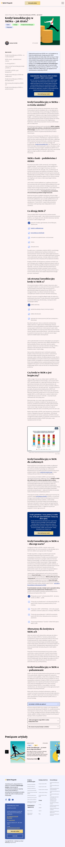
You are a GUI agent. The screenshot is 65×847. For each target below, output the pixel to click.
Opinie (40, 810)
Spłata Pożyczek (9, 15)
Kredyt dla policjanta (31, 795)
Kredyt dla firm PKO (43, 783)
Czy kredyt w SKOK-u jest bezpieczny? (12, 71)
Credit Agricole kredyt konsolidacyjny (54, 797)
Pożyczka (9, 27)
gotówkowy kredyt (41, 496)
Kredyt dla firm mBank (43, 789)
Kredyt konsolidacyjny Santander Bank (54, 789)
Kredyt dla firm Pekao (43, 792)
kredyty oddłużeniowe (37, 228)
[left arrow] (7, 752)
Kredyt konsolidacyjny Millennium (54, 812)
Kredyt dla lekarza (31, 786)
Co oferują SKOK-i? (10, 63)
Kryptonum (13, 842)
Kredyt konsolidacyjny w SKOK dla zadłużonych (14, 75)
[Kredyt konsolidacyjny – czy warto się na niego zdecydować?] (29, 752)
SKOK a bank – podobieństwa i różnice (13, 60)
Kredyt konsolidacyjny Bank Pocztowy (54, 806)
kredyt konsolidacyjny (42, 144)
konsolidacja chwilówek (37, 233)
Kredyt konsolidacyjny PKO (54, 783)
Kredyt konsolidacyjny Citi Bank (54, 809)
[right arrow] (58, 752)
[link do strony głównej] (6, 3)
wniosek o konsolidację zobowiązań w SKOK (43, 584)
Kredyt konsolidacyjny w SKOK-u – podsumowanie (14, 88)
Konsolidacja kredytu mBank (54, 803)
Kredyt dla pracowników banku (32, 793)
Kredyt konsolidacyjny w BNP (55, 792)
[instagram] (9, 800)
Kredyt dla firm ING (42, 786)
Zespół (40, 807)
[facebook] (6, 800)
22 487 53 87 (12, 820)
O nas (40, 804)
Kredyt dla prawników (31, 790)
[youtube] (13, 800)
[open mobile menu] (62, 3)
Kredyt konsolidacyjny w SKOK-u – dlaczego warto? (14, 79)
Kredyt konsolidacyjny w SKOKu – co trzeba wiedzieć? (14, 56)
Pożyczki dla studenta (31, 799)
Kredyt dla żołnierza (31, 788)
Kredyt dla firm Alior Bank (43, 796)
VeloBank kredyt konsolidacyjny (53, 800)
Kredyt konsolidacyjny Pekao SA (54, 814)
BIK (35, 745)
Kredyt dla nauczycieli (32, 797)
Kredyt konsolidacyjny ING (54, 794)
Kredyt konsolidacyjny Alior (54, 786)
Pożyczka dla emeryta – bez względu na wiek (32, 802)
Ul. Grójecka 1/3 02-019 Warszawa (12, 817)
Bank (8, 24)
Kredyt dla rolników (31, 784)
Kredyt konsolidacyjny (27, 24)
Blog (16, 15)
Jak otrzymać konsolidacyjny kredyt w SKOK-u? (14, 67)
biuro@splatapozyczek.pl (13, 828)
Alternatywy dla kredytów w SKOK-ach (14, 84)
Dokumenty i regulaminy (30, 814)
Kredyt (15, 24)
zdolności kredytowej (46, 472)
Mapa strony (29, 810)
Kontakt (15, 836)
